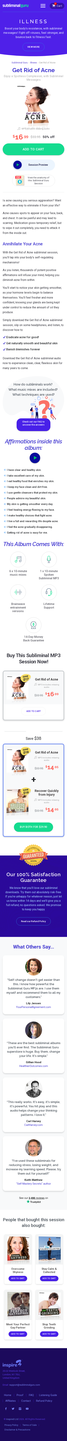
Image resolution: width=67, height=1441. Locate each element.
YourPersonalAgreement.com (33, 1007)
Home (7, 1395)
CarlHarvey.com (33, 1124)
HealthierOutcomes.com (33, 1066)
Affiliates (10, 1400)
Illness (33, 62)
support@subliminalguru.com (24, 1385)
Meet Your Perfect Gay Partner (17, 1326)
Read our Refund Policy (33, 921)
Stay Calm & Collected (49, 1270)
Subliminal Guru (20, 62)
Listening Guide (48, 1395)
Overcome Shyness (17, 1270)
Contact (26, 1400)
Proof (20, 1395)
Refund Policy (44, 1400)
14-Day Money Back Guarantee (33, 638)
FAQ (31, 1395)
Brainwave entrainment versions (18, 607)
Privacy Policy (11, 1425)
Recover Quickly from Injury (47, 793)
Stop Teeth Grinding (49, 1326)
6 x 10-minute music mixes (18, 572)
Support (48, 605)
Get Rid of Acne (46, 679)
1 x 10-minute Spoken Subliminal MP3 (49, 574)
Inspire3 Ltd (12, 1419)
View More (33, 47)
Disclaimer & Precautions (17, 1429)
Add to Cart (33, 711)
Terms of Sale (30, 1425)
